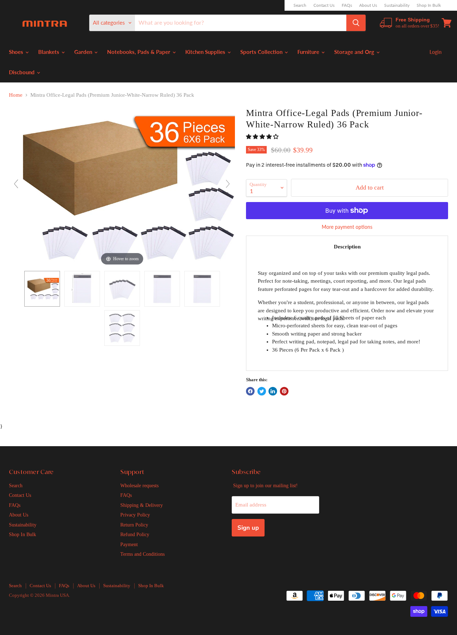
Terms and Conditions (142, 554)
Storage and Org (355, 52)
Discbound (22, 72)
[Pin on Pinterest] (284, 391)
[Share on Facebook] (250, 391)
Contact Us (324, 5)
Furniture (309, 52)
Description (347, 247)
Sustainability (397, 5)
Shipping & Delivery (141, 505)
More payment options (347, 227)
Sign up (248, 528)
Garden (84, 52)
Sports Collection (262, 52)
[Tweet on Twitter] (261, 391)
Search (299, 5)
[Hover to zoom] (122, 187)
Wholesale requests (139, 485)
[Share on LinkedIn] (272, 391)
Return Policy (134, 525)
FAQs (347, 5)
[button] (263, 137)
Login (436, 52)
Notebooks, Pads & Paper (139, 52)
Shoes (17, 52)
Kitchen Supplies (206, 52)
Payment (129, 544)
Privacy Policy (135, 515)
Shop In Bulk (429, 5)
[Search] (356, 23)
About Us (368, 5)
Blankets (49, 52)
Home (15, 95)
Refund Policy (134, 534)
